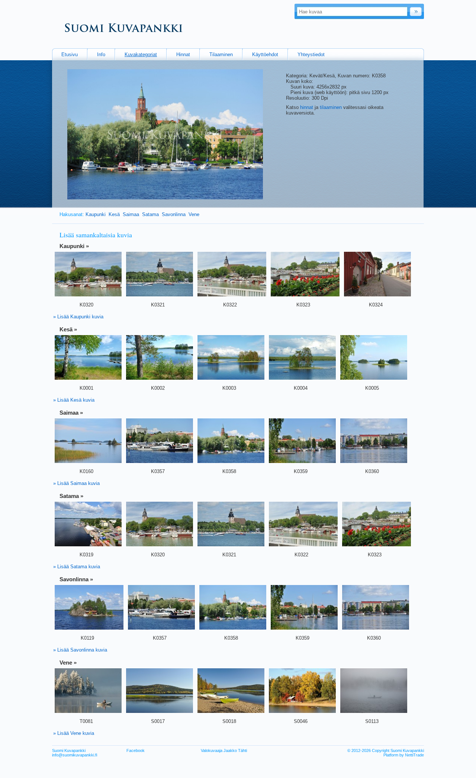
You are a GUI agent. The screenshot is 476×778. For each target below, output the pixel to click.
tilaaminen (331, 107)
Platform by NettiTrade (403, 755)
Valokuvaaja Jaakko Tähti (224, 750)
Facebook (135, 750)
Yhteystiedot (311, 54)
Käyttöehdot (265, 54)
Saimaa (131, 214)
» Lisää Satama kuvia (76, 566)
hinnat (306, 107)
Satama (150, 214)
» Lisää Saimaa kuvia (76, 483)
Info (101, 54)
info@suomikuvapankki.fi (74, 755)
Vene (194, 214)
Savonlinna (174, 214)
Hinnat (183, 54)
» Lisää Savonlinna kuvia (80, 650)
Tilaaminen (221, 54)
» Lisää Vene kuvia (73, 733)
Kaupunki (96, 214)
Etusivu (69, 54)
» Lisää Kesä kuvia (73, 400)
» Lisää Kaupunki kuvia (78, 316)
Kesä (114, 214)
